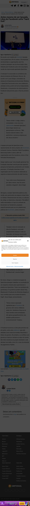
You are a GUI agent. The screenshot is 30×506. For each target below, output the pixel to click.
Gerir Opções (15, 263)
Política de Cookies (10, 266)
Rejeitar (15, 259)
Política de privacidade (18, 266)
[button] (28, 241)
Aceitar (15, 255)
